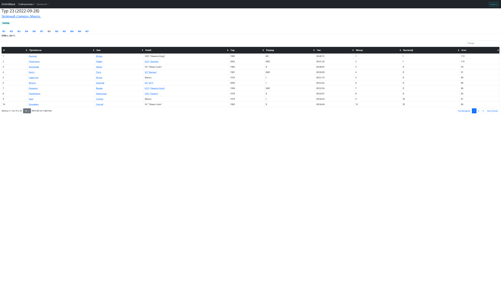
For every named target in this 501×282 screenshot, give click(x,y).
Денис (99, 66)
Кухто (32, 72)
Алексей (100, 82)
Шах (31, 99)
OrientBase (8, 4)
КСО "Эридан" (152, 61)
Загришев (34, 66)
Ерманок (33, 88)
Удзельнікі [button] (42, 4)
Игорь (99, 56)
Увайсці (493, 4)
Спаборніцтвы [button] (25, 4)
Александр (101, 93)
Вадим (99, 88)
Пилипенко (34, 93)
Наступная (492, 110)
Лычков (33, 56)
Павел (99, 61)
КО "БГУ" (149, 82)
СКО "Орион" (151, 93)
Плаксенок (34, 61)
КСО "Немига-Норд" (155, 88)
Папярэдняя (464, 110)
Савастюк (33, 77)
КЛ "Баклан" (151, 72)
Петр (98, 72)
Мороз (32, 82)
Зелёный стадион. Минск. (21, 16)
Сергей (99, 104)
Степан (99, 99)
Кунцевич (34, 104)
